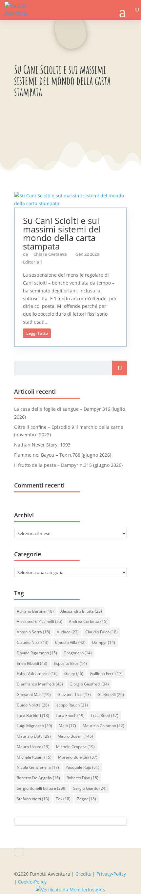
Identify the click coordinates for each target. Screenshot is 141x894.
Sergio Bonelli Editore (42, 788)
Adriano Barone (35, 611)
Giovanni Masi (34, 694)
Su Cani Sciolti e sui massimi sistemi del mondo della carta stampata (62, 233)
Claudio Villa (70, 642)
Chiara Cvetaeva (50, 254)
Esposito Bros (70, 663)
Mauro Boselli (75, 736)
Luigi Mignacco (34, 725)
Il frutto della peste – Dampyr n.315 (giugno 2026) (68, 465)
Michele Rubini (34, 757)
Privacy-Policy (111, 874)
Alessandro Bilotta (81, 611)
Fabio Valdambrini (37, 673)
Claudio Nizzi (33, 642)
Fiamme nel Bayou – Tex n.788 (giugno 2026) (62, 455)
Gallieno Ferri (106, 673)
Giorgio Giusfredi (89, 684)
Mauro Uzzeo (33, 746)
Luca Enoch (70, 715)
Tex (63, 799)
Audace (68, 632)
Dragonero (78, 653)
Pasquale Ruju (82, 767)
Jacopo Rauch (71, 705)
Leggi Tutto (37, 333)
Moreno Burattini (77, 757)
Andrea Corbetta (88, 621)
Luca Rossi (104, 715)
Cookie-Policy (32, 882)
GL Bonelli (110, 694)
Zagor (86, 799)
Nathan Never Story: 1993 (42, 445)
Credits (83, 874)
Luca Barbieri (33, 715)
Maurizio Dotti (34, 736)
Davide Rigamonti (37, 653)
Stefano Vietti (33, 799)
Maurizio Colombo (103, 725)
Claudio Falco (101, 632)
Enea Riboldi (32, 663)
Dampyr (103, 642)
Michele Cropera (75, 746)
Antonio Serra (33, 632)
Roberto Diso (82, 778)
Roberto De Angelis (38, 778)
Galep (73, 673)
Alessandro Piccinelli (39, 621)
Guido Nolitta (33, 705)
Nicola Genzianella (38, 767)
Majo (67, 725)
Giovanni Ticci (74, 694)
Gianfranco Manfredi (40, 684)
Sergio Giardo (90, 788)
